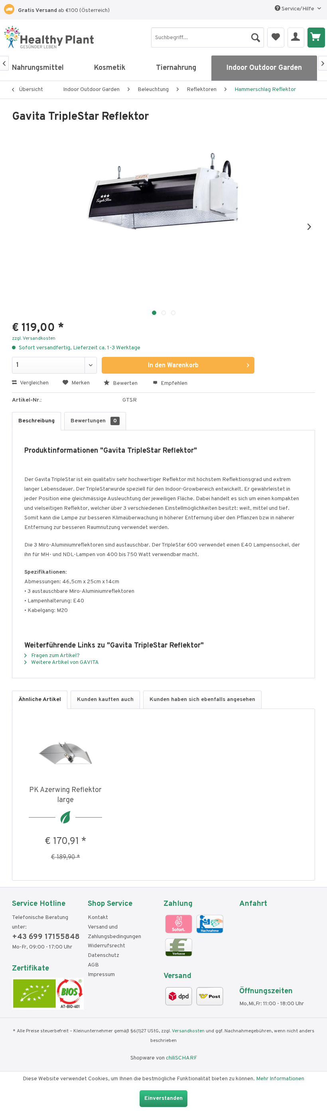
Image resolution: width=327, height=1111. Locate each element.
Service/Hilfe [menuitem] (297, 9)
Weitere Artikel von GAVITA (64, 662)
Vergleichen (34, 383)
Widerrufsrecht (106, 946)
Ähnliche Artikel (39, 699)
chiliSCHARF (181, 1058)
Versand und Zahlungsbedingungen (114, 932)
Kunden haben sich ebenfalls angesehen (202, 699)
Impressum (101, 974)
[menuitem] (207, 38)
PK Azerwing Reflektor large (65, 795)
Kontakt (98, 917)
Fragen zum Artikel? (55, 655)
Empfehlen (173, 383)
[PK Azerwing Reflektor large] (65, 753)
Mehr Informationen (280, 1078)
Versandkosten (188, 1031)
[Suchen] (255, 36)
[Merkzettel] (275, 38)
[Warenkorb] (316, 38)
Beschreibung (36, 421)
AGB (93, 965)
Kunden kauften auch (105, 699)
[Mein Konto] (296, 38)
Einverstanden (163, 1098)
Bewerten (125, 383)
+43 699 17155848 (46, 937)
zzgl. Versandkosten (33, 338)
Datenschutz (103, 955)
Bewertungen (94, 421)
